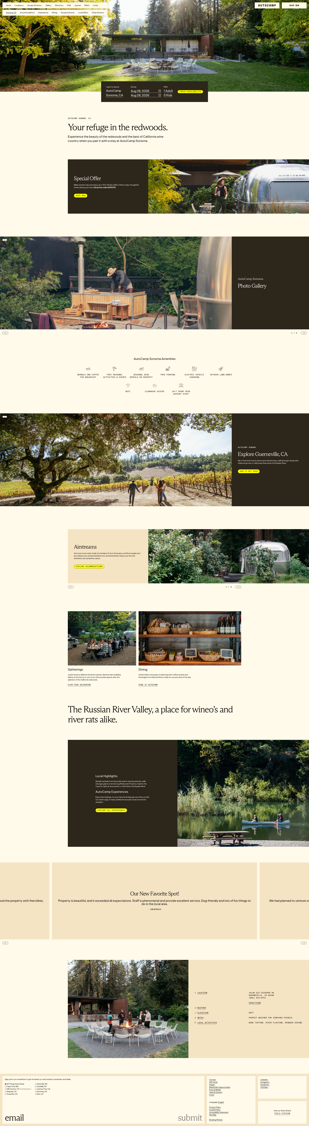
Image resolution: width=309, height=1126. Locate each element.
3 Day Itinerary (98, 13)
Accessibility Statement (218, 1112)
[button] (5, 333)
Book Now (80, 195)
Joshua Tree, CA (43, 1089)
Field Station (282, 1113)
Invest (95, 5)
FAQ (69, 5)
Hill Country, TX (19, 1089)
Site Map (212, 1115)
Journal (77, 5)
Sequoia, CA (12, 1091)
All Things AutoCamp (15, 1084)
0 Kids (168, 95)
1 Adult (168, 91)
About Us (59, 5)
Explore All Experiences (111, 810)
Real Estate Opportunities (219, 1087)
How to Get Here (249, 471)
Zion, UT (40, 1094)
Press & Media (215, 1090)
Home (8, 5)
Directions (255, 1003)
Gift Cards (213, 1082)
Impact (212, 1085)
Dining (54, 13)
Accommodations (27, 13)
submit (190, 1117)
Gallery (48, 5)
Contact (212, 1080)
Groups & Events (34, 5)
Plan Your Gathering (79, 685)
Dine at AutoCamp (148, 685)
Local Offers (83, 13)
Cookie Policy (214, 1110)
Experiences (43, 13)
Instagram (264, 1082)
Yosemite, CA (12, 1094)
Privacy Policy (215, 1107)
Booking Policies (216, 1120)
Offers (86, 5)
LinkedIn (263, 1080)
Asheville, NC (42, 1084)
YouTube (263, 1087)
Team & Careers (215, 1092)
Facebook (264, 1085)
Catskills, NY (42, 1086)
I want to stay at (112, 87)
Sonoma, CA (11, 13)
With (166, 87)
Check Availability (190, 91)
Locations (19, 5)
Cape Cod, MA (12, 1086)
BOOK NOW (294, 5)
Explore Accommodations (89, 566)
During (133, 87)
